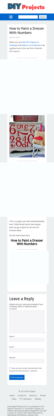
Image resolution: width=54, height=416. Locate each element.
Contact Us (21, 395)
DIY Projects (30, 391)
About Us (33, 395)
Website (12, 358)
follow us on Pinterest (30, 45)
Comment (13, 309)
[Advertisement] (27, 86)
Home (12, 395)
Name (12, 336)
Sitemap (38, 399)
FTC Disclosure (25, 399)
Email (12, 347)
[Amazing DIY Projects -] (26, 10)
